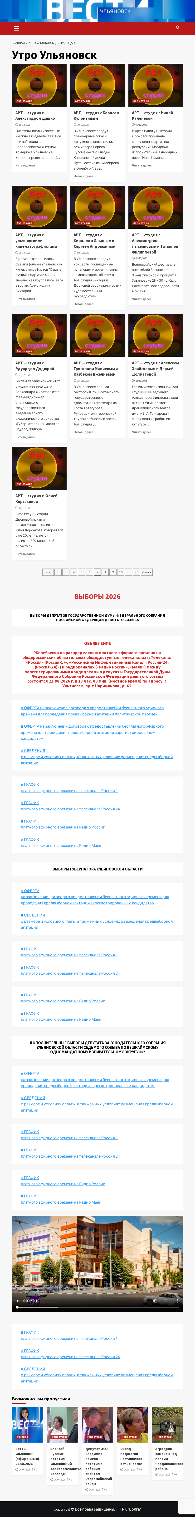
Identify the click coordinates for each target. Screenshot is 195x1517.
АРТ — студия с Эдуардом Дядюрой (34, 365)
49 (136, 572)
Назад (48, 572)
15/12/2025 (24, 124)
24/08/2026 (24, 1469)
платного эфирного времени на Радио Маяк (61, 845)
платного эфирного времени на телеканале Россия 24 (70, 809)
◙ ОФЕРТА (30, 1073)
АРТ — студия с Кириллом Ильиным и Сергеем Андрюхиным (95, 240)
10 (120, 572)
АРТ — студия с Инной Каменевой (152, 115)
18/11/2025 (24, 508)
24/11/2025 (141, 380)
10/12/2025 (83, 124)
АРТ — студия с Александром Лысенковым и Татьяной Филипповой (155, 243)
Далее (146, 572)
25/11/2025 (83, 380)
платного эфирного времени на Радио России (63, 827)
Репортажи (59, 1437)
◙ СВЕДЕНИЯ (33, 1097)
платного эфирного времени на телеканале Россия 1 (69, 790)
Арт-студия (24, 101)
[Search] (178, 28)
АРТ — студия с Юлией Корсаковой (36, 498)
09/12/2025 (141, 124)
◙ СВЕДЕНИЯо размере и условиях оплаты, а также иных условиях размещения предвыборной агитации (97, 756)
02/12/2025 (83, 252)
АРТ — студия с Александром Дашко (35, 115)
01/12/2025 (141, 258)
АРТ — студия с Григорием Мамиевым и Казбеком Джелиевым (96, 368)
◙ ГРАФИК (30, 784)
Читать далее (25, 165)
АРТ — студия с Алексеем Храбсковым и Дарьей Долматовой (155, 368)
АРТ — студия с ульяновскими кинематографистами (36, 240)
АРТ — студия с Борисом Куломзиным (96, 115)
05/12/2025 (24, 252)
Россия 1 (22, 1437)
